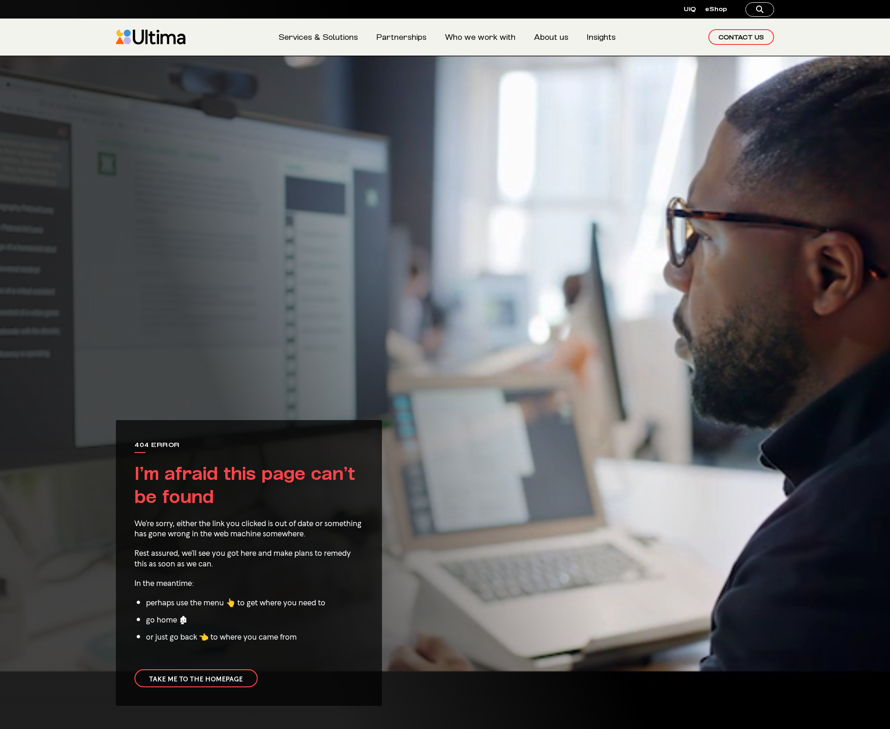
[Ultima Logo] (150, 37)
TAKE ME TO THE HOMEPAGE (196, 678)
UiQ (690, 9)
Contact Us (741, 37)
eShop (716, 9)
